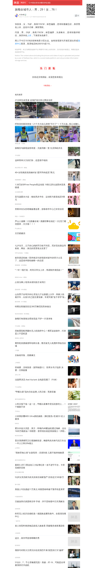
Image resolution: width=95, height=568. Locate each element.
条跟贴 (47, 85)
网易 (16, 2)
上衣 (29, 35)
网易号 (23, 2)
